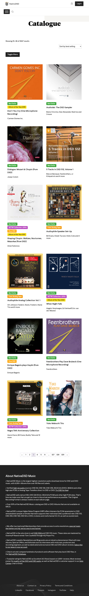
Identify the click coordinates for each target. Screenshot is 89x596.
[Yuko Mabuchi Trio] (64, 398)
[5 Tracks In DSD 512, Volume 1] (64, 144)
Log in (79, 4)
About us (20, 586)
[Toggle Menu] (7, 11)
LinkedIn (18, 590)
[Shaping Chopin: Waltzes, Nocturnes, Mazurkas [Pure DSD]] (25, 202)
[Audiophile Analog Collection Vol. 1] (25, 271)
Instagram (52, 590)
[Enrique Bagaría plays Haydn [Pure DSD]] (25, 336)
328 (57, 455)
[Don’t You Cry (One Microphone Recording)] (25, 82)
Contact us (31, 586)
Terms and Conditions (63, 586)
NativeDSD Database (17, 554)
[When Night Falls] (64, 271)
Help (72, 590)
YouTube (62, 590)
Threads (41, 590)
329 (62, 455)
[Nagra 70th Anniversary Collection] (25, 398)
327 (53, 455)
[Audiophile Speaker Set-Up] (64, 202)
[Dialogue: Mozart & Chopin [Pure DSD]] (25, 144)
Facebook (30, 590)
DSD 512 (48, 533)
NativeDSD (12, 4)
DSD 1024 (38, 533)
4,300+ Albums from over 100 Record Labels (32, 483)
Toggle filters (12, 54)
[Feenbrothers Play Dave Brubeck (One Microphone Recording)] (64, 336)
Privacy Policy (45, 586)
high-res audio (19, 488)
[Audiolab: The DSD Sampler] (64, 82)
